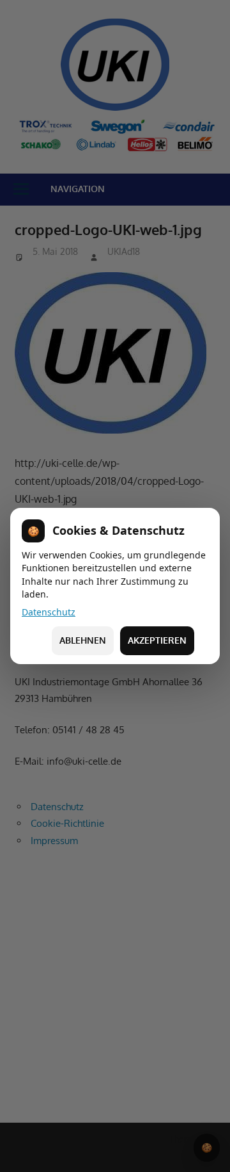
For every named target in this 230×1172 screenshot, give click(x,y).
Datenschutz (48, 612)
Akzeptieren (157, 640)
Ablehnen (82, 640)
